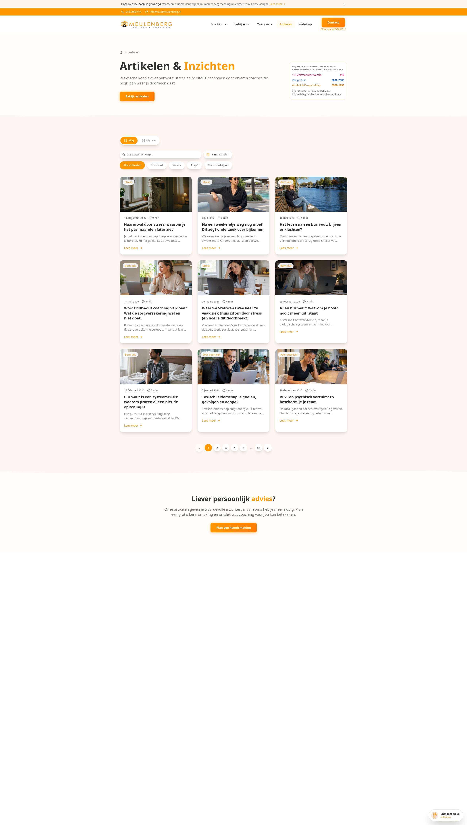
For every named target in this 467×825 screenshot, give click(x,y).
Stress (177, 165)
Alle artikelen (132, 165)
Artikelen (286, 24)
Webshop (305, 24)
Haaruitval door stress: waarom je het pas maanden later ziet (155, 227)
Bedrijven (240, 24)
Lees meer (131, 248)
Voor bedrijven (218, 165)
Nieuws (150, 140)
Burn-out (157, 165)
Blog (131, 140)
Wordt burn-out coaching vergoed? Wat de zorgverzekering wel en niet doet (155, 313)
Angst (195, 165)
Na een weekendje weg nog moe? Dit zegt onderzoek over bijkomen (232, 227)
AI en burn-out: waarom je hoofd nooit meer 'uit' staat (309, 311)
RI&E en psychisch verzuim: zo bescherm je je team (307, 399)
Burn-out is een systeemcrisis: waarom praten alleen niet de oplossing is (151, 401)
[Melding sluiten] (344, 4)
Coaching (217, 24)
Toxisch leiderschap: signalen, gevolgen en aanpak (229, 399)
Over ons (263, 24)
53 (258, 448)
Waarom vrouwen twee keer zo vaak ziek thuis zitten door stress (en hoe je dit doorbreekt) (232, 313)
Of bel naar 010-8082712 (333, 29)
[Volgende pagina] (268, 448)
